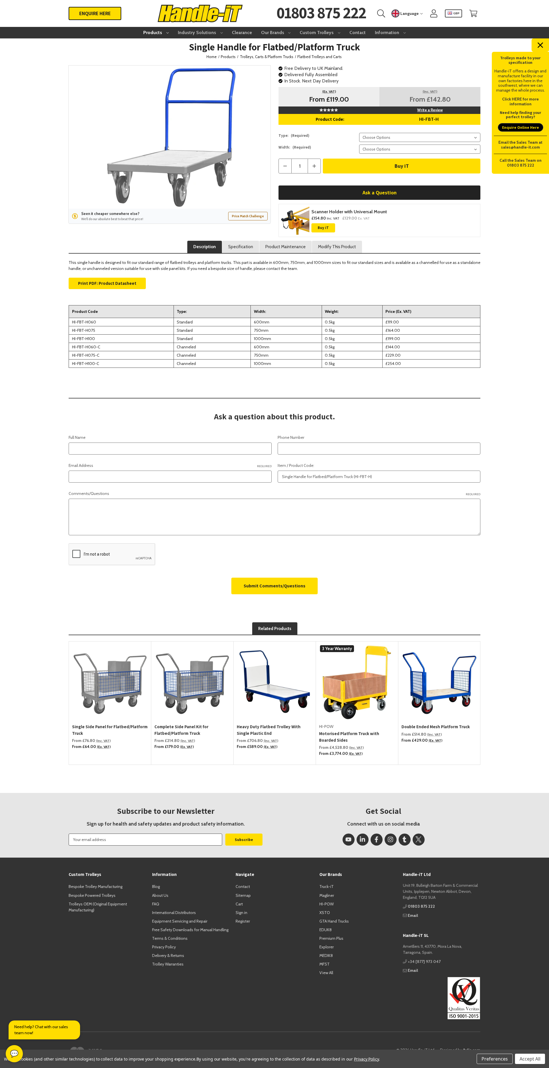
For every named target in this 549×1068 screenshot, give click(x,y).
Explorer (326, 946)
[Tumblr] (405, 840)
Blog (156, 886)
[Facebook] (377, 840)
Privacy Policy (164, 946)
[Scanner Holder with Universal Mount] (295, 220)
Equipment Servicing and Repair (179, 921)
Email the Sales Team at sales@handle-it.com (520, 145)
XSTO (324, 912)
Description (204, 246)
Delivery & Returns (168, 955)
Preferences (495, 1059)
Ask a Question (380, 192)
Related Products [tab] (274, 628)
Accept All (530, 1059)
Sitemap (243, 895)
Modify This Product (337, 246)
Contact (357, 32)
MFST (324, 964)
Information (387, 32)
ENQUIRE (95, 13)
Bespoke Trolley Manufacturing (95, 886)
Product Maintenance (285, 246)
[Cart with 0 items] (473, 14)
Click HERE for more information (520, 101)
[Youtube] (349, 840)
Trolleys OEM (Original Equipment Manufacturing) (98, 907)
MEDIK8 (326, 955)
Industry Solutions (197, 32)
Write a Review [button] (430, 110)
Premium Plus (331, 938)
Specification (240, 246)
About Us (160, 895)
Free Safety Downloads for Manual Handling (190, 929)
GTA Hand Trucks (334, 921)
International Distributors (174, 912)
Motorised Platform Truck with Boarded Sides (349, 737)
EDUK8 (325, 929)
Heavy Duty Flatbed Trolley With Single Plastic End (269, 730)
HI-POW (326, 904)
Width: (295, 147)
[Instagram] (391, 840)
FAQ (155, 904)
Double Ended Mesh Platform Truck (435, 726)
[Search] (381, 14)
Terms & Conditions (170, 938)
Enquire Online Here (520, 127)
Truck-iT (326, 886)
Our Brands (273, 32)
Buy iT (323, 227)
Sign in (241, 912)
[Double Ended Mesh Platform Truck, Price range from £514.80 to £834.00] (439, 682)
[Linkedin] (363, 840)
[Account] (434, 14)
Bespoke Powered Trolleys (92, 895)
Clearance (242, 32)
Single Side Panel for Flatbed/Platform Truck (110, 730)
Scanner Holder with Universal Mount (349, 211)
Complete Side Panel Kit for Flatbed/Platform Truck (181, 730)
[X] (419, 840)
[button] (441, 998)
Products (153, 32)
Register (243, 921)
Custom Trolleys (317, 32)
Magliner (326, 895)
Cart (239, 904)
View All (326, 972)
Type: (294, 135)
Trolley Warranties (168, 964)
